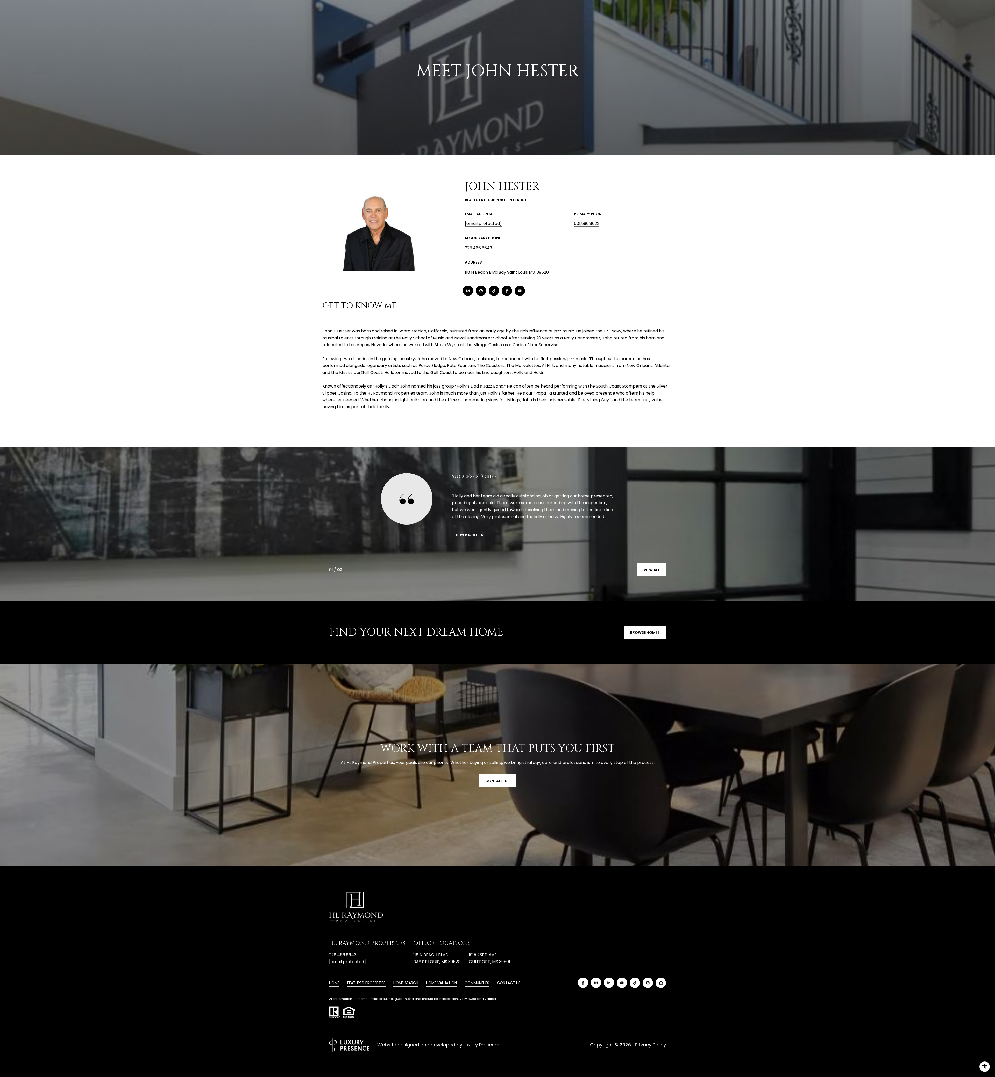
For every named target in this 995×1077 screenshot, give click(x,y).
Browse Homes (645, 632)
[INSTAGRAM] (468, 291)
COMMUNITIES (477, 982)
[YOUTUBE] (520, 291)
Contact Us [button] (497, 780)
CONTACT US (509, 983)
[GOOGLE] (481, 291)
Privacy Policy (650, 1045)
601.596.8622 (586, 224)
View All (652, 569)
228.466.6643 (478, 248)
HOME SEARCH (405, 982)
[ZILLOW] (661, 983)
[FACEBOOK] (507, 291)
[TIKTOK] (494, 291)
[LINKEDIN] (609, 983)
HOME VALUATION (441, 982)
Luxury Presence (482, 1045)
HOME (334, 982)
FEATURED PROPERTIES (366, 982)
